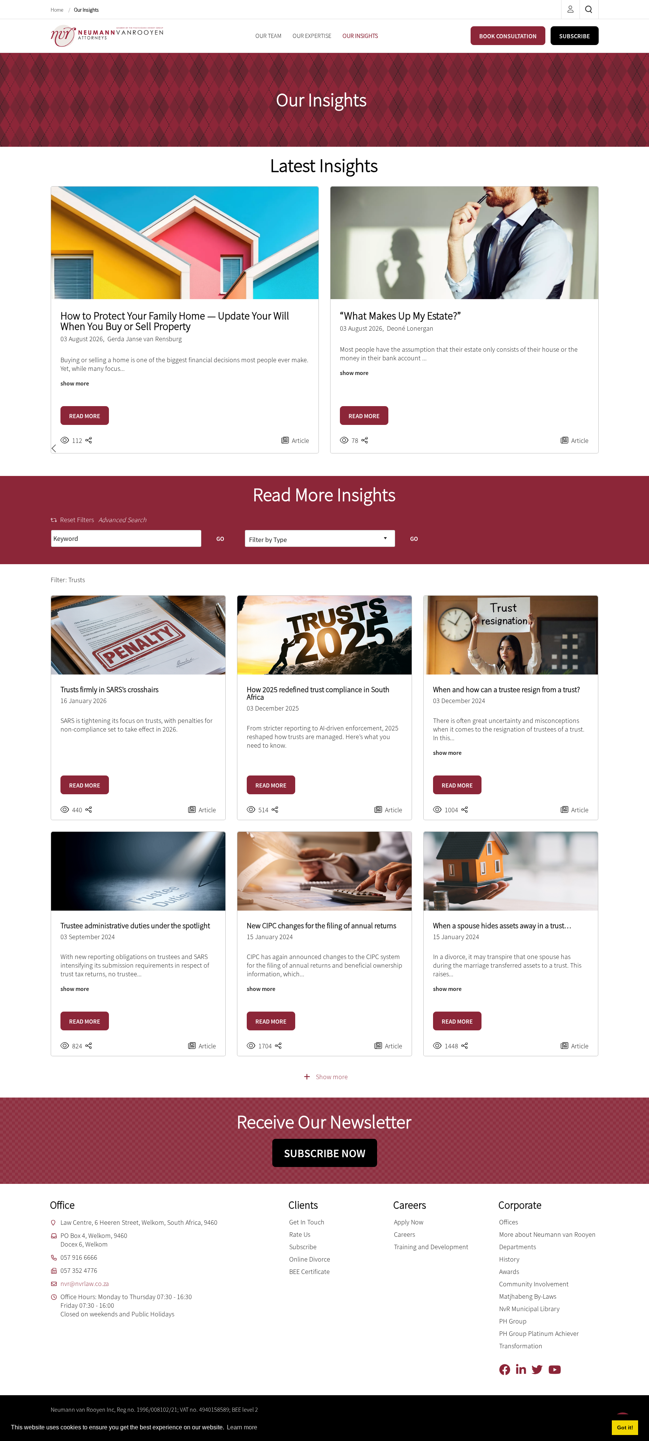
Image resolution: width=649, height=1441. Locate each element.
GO (220, 538)
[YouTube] (557, 1369)
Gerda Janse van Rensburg (144, 338)
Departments (517, 1246)
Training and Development (431, 1246)
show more (74, 383)
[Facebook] (507, 1369)
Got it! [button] (625, 1427)
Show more (332, 1076)
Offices (508, 1222)
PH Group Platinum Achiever (539, 1333)
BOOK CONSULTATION (508, 36)
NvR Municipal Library (529, 1308)
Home (58, 9)
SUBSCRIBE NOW (324, 1153)
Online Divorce (309, 1259)
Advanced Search (122, 519)
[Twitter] (539, 1369)
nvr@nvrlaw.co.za (84, 1283)
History (509, 1259)
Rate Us (299, 1234)
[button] (55, 448)
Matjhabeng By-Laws (527, 1296)
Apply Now (408, 1222)
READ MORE (84, 416)
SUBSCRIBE (574, 36)
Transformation (520, 1346)
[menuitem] (268, 36)
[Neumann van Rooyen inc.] (107, 35)
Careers (404, 1234)
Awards (509, 1271)
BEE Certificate (309, 1271)
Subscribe (303, 1246)
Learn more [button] (242, 1427)
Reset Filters (77, 519)
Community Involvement (534, 1284)
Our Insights (86, 9)
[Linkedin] (523, 1369)
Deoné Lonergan (410, 328)
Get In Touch (306, 1222)
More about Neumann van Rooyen (547, 1234)
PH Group (513, 1321)
